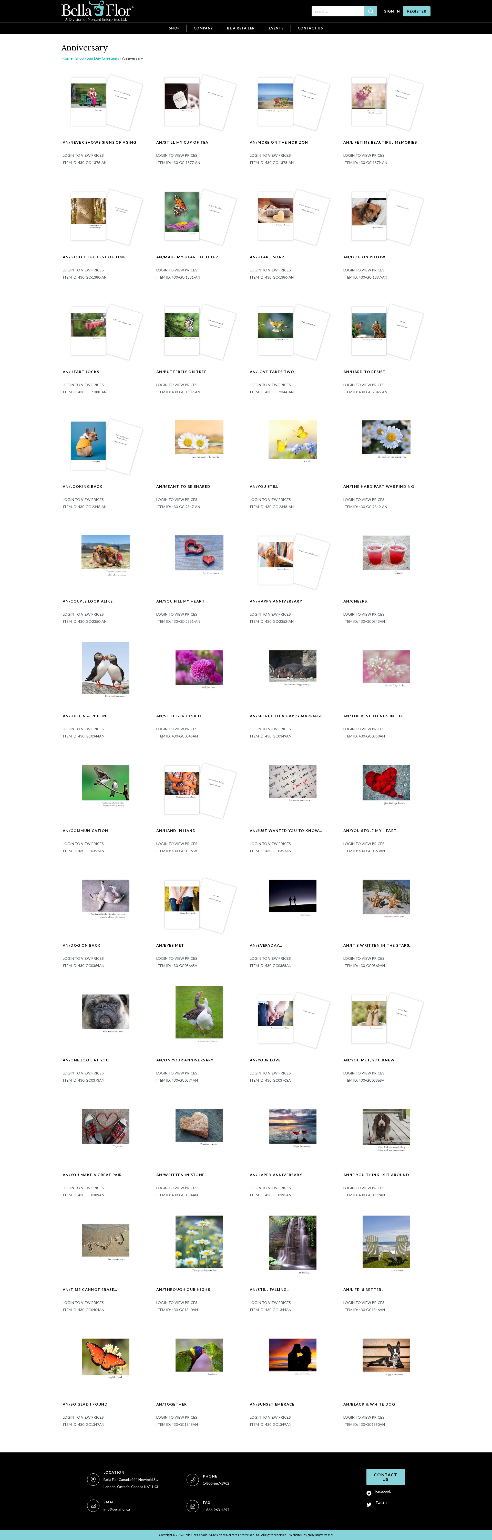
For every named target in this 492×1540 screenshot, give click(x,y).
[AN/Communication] (105, 789)
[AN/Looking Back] (105, 445)
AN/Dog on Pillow (364, 257)
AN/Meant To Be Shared (183, 486)
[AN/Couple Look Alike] (105, 559)
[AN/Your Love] (293, 1018)
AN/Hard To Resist (364, 372)
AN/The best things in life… (375, 716)
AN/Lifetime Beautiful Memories (380, 142)
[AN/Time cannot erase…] (105, 1248)
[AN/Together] (199, 1362)
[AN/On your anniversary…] (199, 1018)
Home (67, 58)
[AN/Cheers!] (386, 559)
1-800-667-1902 (216, 1483)
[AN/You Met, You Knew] (386, 1018)
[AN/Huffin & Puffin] (105, 674)
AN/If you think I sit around (376, 1175)
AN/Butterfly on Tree (181, 372)
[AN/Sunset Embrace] (293, 1362)
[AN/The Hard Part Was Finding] (386, 445)
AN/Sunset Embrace (272, 1404)
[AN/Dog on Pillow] (386, 215)
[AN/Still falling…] (293, 1248)
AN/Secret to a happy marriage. (287, 716)
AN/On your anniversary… (186, 1060)
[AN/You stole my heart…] (386, 789)
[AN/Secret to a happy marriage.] (293, 674)
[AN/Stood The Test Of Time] (105, 215)
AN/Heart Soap (267, 257)
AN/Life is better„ (363, 1289)
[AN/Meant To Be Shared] (199, 445)
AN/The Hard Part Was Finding (378, 486)
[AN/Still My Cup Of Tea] (199, 101)
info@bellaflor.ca (117, 1509)
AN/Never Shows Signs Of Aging (100, 142)
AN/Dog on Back (82, 945)
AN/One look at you (86, 1060)
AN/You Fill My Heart (180, 601)
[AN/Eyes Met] (199, 904)
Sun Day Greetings (103, 58)
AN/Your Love (265, 1060)
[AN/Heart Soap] (293, 215)
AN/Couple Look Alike (88, 601)
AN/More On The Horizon (279, 142)
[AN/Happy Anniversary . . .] (293, 1133)
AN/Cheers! (356, 601)
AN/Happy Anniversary (276, 601)
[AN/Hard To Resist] (386, 330)
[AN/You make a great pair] (105, 1133)
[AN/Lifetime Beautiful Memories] (386, 101)
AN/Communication (85, 830)
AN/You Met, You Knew (369, 1060)
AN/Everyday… (266, 945)
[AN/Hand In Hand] (199, 789)
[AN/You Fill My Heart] (199, 559)
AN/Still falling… (270, 1289)
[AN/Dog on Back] (105, 904)
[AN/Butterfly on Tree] (199, 330)
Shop (79, 58)
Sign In (392, 11)
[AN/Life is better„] (386, 1248)
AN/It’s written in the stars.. (377, 945)
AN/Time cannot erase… (90, 1289)
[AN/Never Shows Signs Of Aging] (105, 101)
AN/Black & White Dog (369, 1404)
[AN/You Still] (293, 445)
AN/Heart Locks (81, 372)
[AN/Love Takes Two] (293, 330)
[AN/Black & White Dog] (386, 1362)
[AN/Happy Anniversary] (293, 559)
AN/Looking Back (82, 486)
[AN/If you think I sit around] (386, 1133)
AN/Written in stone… (182, 1175)
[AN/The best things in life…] (386, 674)
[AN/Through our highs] (199, 1248)
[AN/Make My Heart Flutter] (199, 215)
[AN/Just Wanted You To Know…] (293, 789)
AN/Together (171, 1404)
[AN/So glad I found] (105, 1362)
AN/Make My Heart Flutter (187, 257)
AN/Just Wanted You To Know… (286, 830)
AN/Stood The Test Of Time (94, 257)
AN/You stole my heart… (371, 830)
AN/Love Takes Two (272, 372)
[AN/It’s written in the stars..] (386, 904)
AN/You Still (264, 486)
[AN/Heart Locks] (105, 330)
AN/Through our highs (183, 1289)
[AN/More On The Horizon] (293, 101)
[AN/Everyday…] (293, 904)
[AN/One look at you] (105, 1018)
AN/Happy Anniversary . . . (279, 1175)
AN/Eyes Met (170, 945)
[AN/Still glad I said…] (199, 674)
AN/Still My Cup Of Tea (182, 142)
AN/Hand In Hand (176, 830)
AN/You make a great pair (92, 1175)
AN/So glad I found (85, 1404)
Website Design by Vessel (311, 1535)
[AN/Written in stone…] (199, 1133)
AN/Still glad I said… (180, 716)
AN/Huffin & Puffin (84, 716)
